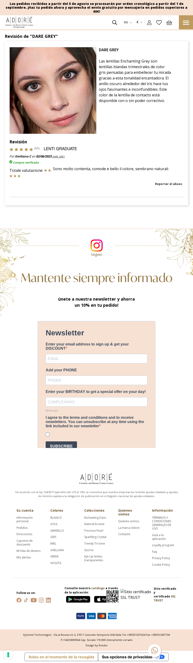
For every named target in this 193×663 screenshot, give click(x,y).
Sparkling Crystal (95, 537)
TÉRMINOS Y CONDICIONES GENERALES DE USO (161, 523)
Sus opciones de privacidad (127, 657)
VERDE (54, 556)
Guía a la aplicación (159, 537)
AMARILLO (57, 531)
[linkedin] (48, 599)
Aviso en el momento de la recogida (61, 657)
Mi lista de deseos (28, 551)
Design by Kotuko (97, 645)
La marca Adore (129, 528)
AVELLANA (57, 550)
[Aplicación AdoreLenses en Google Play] (78, 598)
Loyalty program (163, 545)
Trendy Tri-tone (94, 543)
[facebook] (18, 599)
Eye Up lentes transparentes (93, 558)
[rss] (26, 599)
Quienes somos (128, 521)
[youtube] (34, 599)
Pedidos (22, 528)
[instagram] (41, 599)
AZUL (54, 524)
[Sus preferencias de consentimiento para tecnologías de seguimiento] (8, 654)
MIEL (53, 543)
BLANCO (56, 518)
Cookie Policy (161, 565)
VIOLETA (55, 563)
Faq (154, 552)
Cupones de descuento (24, 542)
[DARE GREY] (52, 90)
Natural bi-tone (94, 524)
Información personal (24, 519)
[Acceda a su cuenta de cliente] (149, 22)
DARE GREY (58, 156)
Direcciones (24, 534)
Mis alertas (23, 557)
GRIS (53, 537)
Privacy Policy (161, 558)
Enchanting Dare (95, 518)
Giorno (89, 550)
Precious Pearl (93, 531)
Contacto (124, 534)
